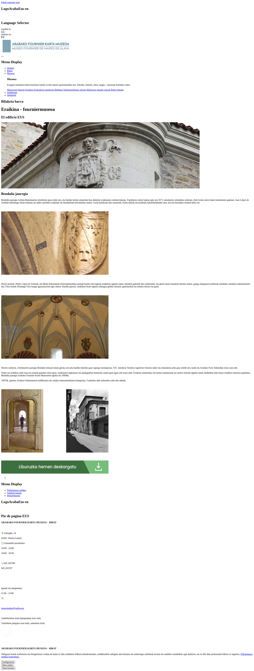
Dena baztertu (8, 668)
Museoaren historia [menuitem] (16, 90)
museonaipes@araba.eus (12, 608)
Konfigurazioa (8, 662)
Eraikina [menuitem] (29, 90)
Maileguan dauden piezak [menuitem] (98, 90)
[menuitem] (10, 68)
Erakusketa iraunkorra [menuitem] (44, 90)
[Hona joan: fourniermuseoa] (37, 53)
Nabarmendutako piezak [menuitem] (74, 90)
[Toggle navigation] (2, 56)
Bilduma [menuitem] (59, 90)
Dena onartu (7, 665)
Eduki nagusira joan (10, 2)
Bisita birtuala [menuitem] (117, 90)
